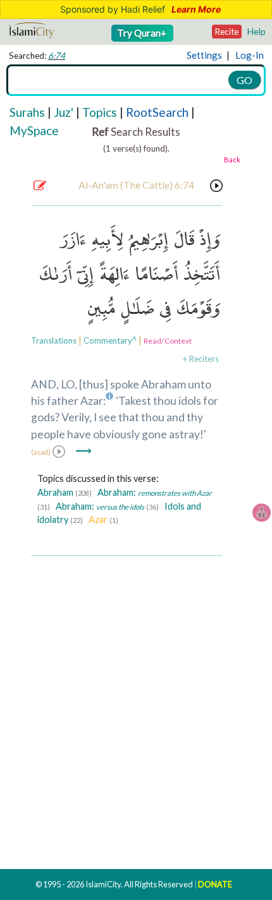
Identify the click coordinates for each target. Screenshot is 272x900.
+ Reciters (201, 359)
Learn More (196, 9)
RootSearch (157, 112)
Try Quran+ (142, 33)
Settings (204, 55)
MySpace (34, 130)
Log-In (249, 55)
